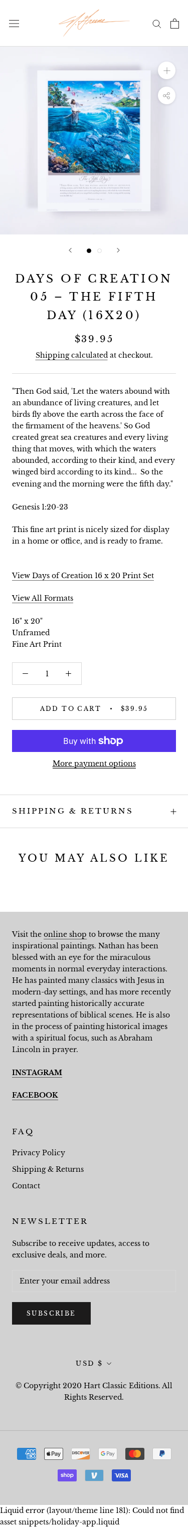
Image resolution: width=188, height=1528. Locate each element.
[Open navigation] (14, 23)
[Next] (118, 250)
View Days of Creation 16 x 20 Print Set (83, 575)
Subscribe (51, 1313)
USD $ (89, 1363)
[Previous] (70, 250)
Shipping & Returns (72, 811)
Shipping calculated (72, 355)
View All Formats (42, 598)
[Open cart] (174, 24)
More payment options (94, 763)
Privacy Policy (38, 1152)
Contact (26, 1185)
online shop (65, 934)
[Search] (156, 23)
